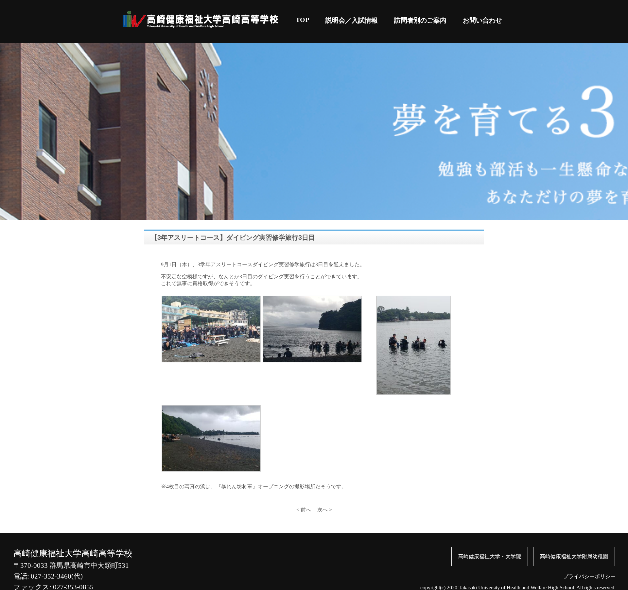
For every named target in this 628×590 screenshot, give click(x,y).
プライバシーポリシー (589, 576)
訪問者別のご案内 (420, 20)
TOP (302, 19)
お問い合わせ (482, 20)
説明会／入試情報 (351, 20)
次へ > (324, 509)
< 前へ (303, 509)
